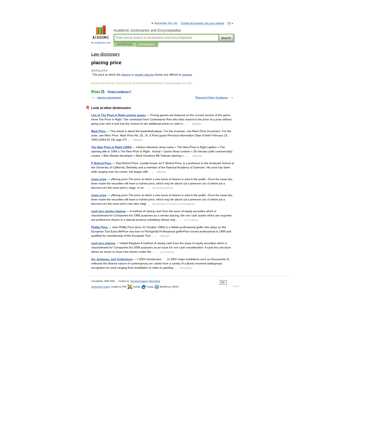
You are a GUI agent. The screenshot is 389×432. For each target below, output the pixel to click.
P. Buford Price (101, 163)
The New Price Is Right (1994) (111, 147)
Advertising (154, 281)
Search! (226, 38)
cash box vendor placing (108, 211)
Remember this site (166, 23)
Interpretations (147, 44)
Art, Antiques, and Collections (112, 259)
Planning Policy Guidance (211, 97)
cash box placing (103, 243)
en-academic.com (101, 42)
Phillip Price (99, 227)
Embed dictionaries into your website (202, 23)
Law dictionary (124, 44)
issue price (98, 179)
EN (229, 23)
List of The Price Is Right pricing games (118, 115)
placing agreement (109, 97)
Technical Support (139, 281)
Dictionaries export (100, 287)
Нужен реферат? (119, 91)
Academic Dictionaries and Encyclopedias (147, 30)
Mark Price (98, 131)
